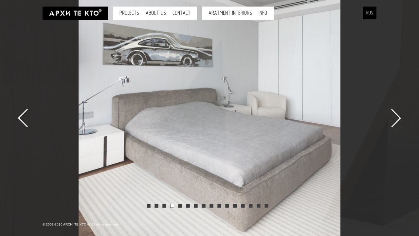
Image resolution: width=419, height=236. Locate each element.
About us (156, 13)
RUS (369, 13)
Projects (129, 13)
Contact (182, 13)
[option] (209, 118)
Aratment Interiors (230, 13)
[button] (16, 141)
